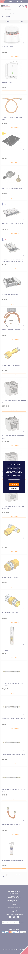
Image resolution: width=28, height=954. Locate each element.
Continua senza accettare (14, 479)
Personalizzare (14, 488)
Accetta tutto (14, 484)
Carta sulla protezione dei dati (14, 476)
